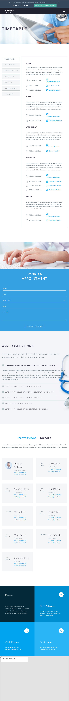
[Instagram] (21, 5)
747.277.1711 (55, 3)
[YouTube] (27, 5)
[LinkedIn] (16, 5)
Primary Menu (64, 11)
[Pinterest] (24, 5)
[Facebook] (13, 5)
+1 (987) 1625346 (20, 472)
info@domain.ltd (21, 474)
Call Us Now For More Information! (45, 5)
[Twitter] (18, 5)
